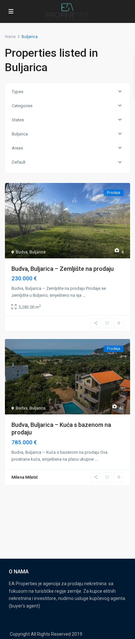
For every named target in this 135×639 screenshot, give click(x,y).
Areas (17, 148)
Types (17, 91)
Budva (22, 252)
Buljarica (20, 133)
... (84, 295)
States (18, 119)
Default (19, 162)
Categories (22, 105)
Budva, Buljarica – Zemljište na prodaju (62, 268)
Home (10, 36)
